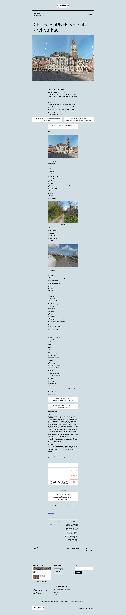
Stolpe (73, 539)
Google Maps (78, 120)
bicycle (66, 524)
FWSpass (75, 526)
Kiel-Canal (66, 529)
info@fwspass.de (39, 593)
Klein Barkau (69, 530)
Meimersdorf (74, 530)
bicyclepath (71, 524)
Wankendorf (71, 540)
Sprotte (69, 539)
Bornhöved (68, 525)
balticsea (75, 522)
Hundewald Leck (57, 574)
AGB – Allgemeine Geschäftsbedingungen (62, 589)
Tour (76, 539)
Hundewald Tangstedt (58, 571)
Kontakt (55, 594)
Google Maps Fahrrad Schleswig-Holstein (63, 400)
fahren (76, 525)
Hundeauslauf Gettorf (58, 573)
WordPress (90, 608)
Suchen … (77, 565)
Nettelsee (75, 532)
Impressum (56, 592)
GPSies (48, 120)
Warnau (76, 540)
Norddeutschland (67, 534)
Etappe (72, 525)
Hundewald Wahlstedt (58, 569)
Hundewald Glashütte (58, 568)
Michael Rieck (52, 524)
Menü (89, 14)
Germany (73, 528)
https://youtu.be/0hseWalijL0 (63, 407)
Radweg (75, 536)
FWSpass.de (36, 14)
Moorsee (66, 532)
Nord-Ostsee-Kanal (73, 533)
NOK (68, 533)
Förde (71, 526)
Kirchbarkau (75, 529)
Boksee (75, 524)
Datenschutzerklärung (58, 590)
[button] (51, 513)
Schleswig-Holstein (73, 537)
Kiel (76, 528)
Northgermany (74, 534)
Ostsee (71, 536)
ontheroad (67, 536)
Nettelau (70, 532)
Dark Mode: (121, 613)
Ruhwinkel (67, 537)
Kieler (70, 529)
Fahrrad (75, 521)
